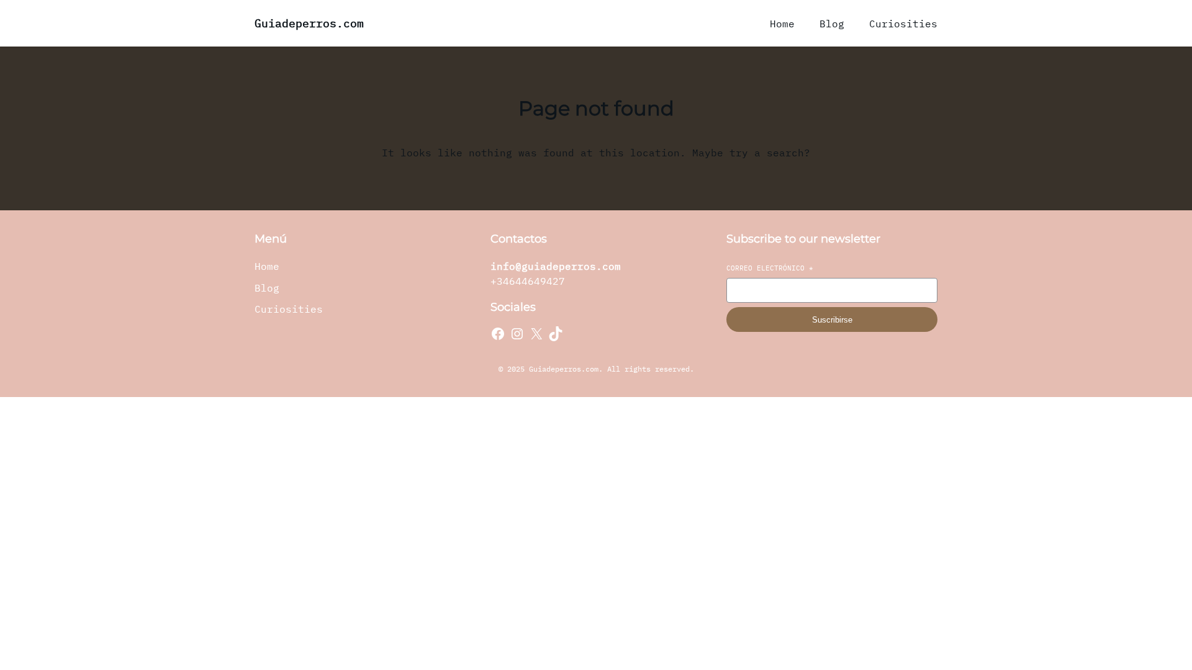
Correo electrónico (769, 268)
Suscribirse (832, 319)
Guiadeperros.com (309, 23)
